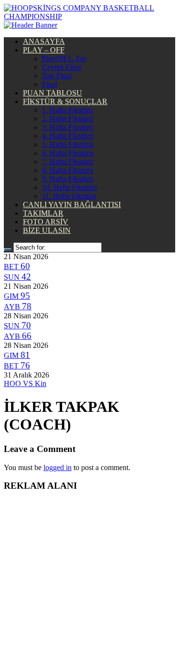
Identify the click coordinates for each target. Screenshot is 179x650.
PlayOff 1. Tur (64, 58)
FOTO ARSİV (45, 222)
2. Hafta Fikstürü (67, 119)
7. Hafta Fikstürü (67, 161)
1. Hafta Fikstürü (67, 110)
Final (49, 84)
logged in (57, 467)
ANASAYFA (44, 41)
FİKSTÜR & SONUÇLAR (65, 101)
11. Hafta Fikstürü (69, 196)
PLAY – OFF (43, 50)
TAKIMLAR (43, 213)
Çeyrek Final (61, 67)
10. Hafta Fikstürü (69, 187)
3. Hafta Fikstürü (67, 127)
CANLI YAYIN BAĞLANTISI (72, 204)
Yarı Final (57, 76)
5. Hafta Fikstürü (67, 144)
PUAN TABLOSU (52, 93)
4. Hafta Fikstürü (67, 136)
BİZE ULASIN (47, 230)
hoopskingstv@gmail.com (89, 622)
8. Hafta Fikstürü (67, 170)
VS (25, 383)
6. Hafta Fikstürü (67, 153)
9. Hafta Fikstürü (67, 179)
